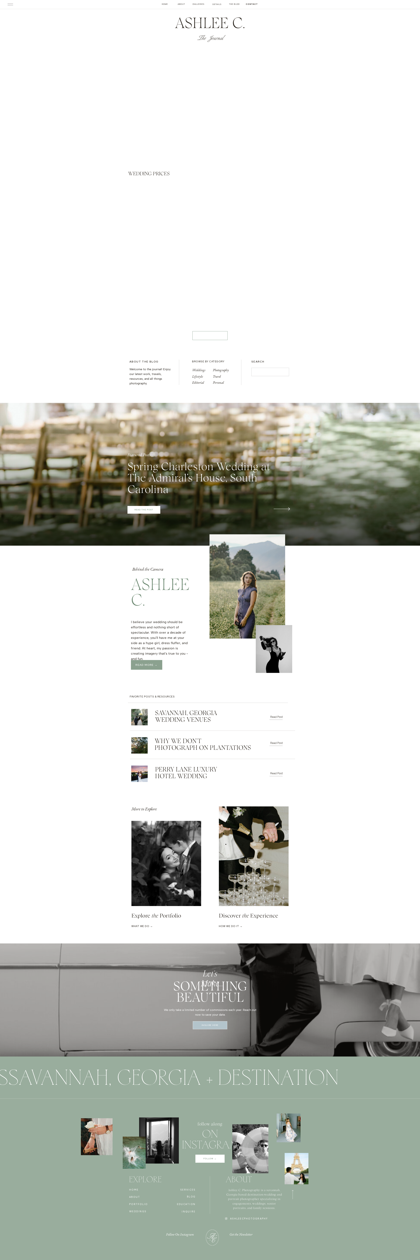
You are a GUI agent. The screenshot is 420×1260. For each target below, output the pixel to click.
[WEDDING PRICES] (168, 106)
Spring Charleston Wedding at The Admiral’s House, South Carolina (198, 478)
